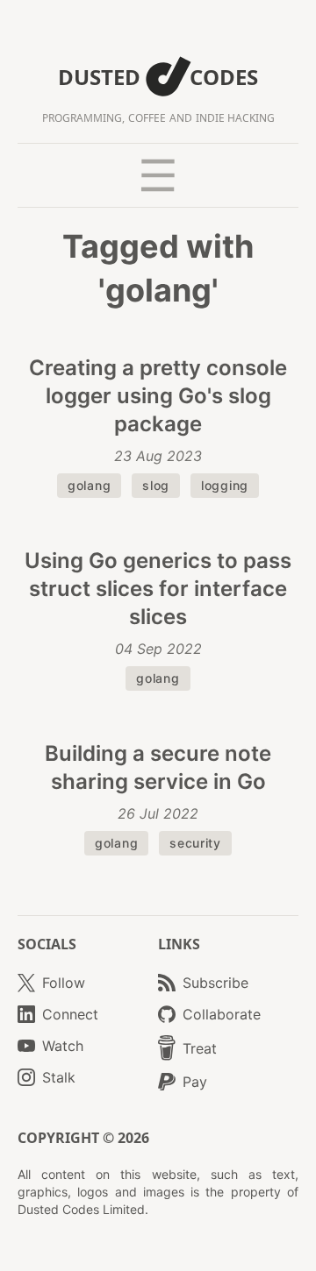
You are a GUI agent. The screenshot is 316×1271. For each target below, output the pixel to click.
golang (89, 485)
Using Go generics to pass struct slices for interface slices (158, 588)
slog (155, 485)
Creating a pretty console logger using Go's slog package (158, 396)
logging (224, 485)
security (195, 842)
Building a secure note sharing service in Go (158, 767)
